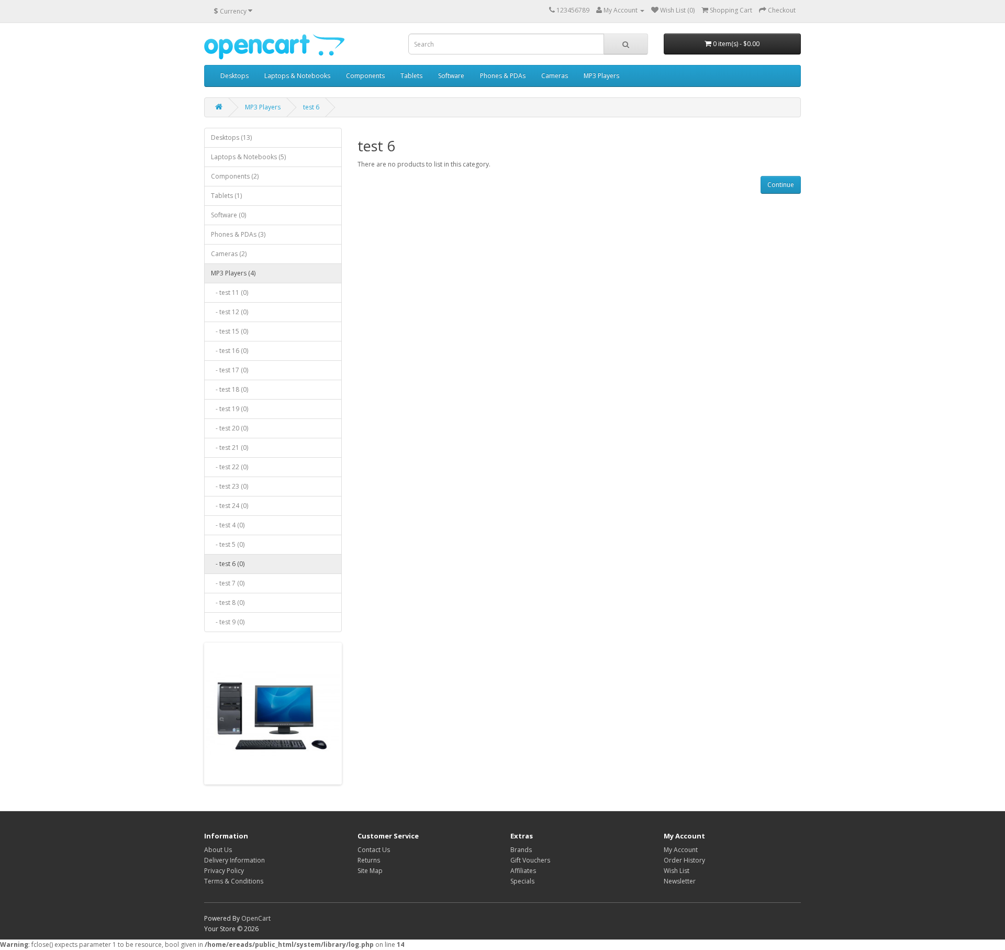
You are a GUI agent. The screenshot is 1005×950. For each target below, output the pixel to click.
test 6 (311, 107)
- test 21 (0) (229, 447)
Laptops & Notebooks (297, 75)
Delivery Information (234, 860)
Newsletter (680, 881)
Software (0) (228, 215)
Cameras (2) (229, 253)
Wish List (676, 870)
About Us (218, 849)
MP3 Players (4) (233, 273)
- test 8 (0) (227, 602)
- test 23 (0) (229, 486)
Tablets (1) (226, 195)
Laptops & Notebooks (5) (248, 156)
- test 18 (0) (229, 389)
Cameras (554, 75)
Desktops (234, 75)
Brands (521, 849)
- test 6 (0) (227, 563)
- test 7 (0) (227, 583)
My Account (681, 849)
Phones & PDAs (503, 75)
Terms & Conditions (233, 881)
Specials (522, 881)
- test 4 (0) (227, 525)
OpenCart (256, 918)
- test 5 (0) (227, 544)
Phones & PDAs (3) (238, 234)
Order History (684, 860)
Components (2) (235, 176)
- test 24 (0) (229, 505)
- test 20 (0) (229, 428)
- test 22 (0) (229, 466)
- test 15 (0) (229, 331)
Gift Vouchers (530, 860)
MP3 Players (601, 75)
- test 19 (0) (229, 408)
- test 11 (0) (229, 292)
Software (451, 75)
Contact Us (374, 849)
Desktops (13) (231, 137)
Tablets (411, 75)
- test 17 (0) (229, 370)
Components (365, 75)
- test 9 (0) (227, 621)
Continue (780, 184)
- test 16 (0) (229, 350)
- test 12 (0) (229, 311)
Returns (369, 860)
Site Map (370, 870)
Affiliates (523, 870)
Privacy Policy (224, 870)
